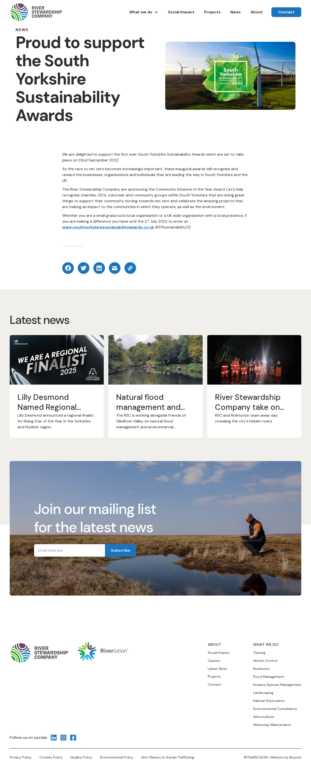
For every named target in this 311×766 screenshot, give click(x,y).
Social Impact (219, 653)
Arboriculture (263, 717)
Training (259, 652)
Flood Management (268, 676)
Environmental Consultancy (275, 709)
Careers (214, 661)
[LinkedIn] (54, 738)
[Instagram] (63, 738)
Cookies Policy (51, 757)
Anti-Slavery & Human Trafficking (167, 757)
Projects (214, 676)
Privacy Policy (21, 757)
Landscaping (263, 692)
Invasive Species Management (277, 684)
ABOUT (214, 644)
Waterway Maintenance (272, 725)
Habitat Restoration (269, 701)
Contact (214, 684)
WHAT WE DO (265, 644)
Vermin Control (265, 660)
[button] (143, 12)
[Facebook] (73, 738)
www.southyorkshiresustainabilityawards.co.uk (108, 227)
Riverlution (261, 668)
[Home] (36, 12)
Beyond (295, 757)
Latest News (217, 669)
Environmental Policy (116, 757)
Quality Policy (81, 757)
